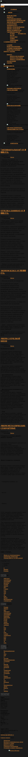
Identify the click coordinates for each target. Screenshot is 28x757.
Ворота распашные (17, 56)
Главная (14, 9)
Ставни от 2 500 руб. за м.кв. (6, 592)
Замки (12, 38)
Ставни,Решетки (10, 42)
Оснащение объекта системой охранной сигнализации (15, 91)
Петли (12, 35)
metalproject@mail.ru (7, 735)
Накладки (13, 37)
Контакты (14, 143)
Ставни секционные (14, 48)
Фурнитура (22, 33)
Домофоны (11, 69)
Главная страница (5, 738)
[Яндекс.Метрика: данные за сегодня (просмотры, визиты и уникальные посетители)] (14, 750)
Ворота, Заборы (9, 51)
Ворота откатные (16, 58)
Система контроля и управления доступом (15, 128)
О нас (5, 679)
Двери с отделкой (13, 29)
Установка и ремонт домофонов (7, 675)
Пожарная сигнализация (11, 746)
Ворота (9, 54)
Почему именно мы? (6, 586)
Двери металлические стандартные (15, 23)
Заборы (9, 63)
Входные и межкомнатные (11, 13)
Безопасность (9, 66)
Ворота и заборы (9, 745)
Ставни (9, 45)
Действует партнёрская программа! (7, 580)
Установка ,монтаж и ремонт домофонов (16, 69)
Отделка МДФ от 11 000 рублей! (13, 558)
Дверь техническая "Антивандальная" (14, 31)
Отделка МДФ (11, 15)
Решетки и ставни (9, 743)
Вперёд (6, 569)
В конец (6, 571)
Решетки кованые (13, 46)
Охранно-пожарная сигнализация (14, 89)
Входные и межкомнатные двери (8, 684)
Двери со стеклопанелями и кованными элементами (16, 18)
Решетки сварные (13, 50)
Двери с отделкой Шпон (15, 27)
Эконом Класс (12, 25)
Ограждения (11, 61)
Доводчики (14, 40)
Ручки (12, 33)
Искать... (4, 3)
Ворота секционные (17, 59)
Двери (10, 12)
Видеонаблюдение (14, 105)
